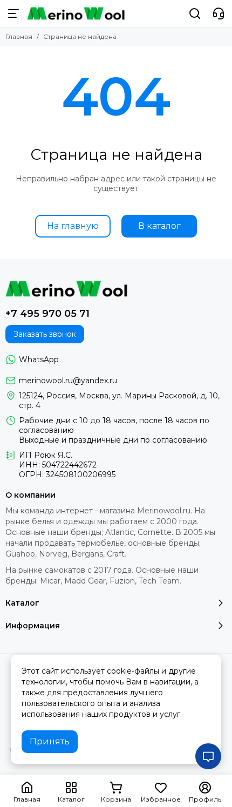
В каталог (159, 226)
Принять (50, 741)
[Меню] (13, 13)
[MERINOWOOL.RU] (76, 13)
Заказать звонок (44, 334)
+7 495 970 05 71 (47, 314)
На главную (73, 226)
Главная (18, 36)
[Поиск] (195, 13)
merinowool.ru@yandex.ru (68, 380)
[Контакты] (218, 13)
